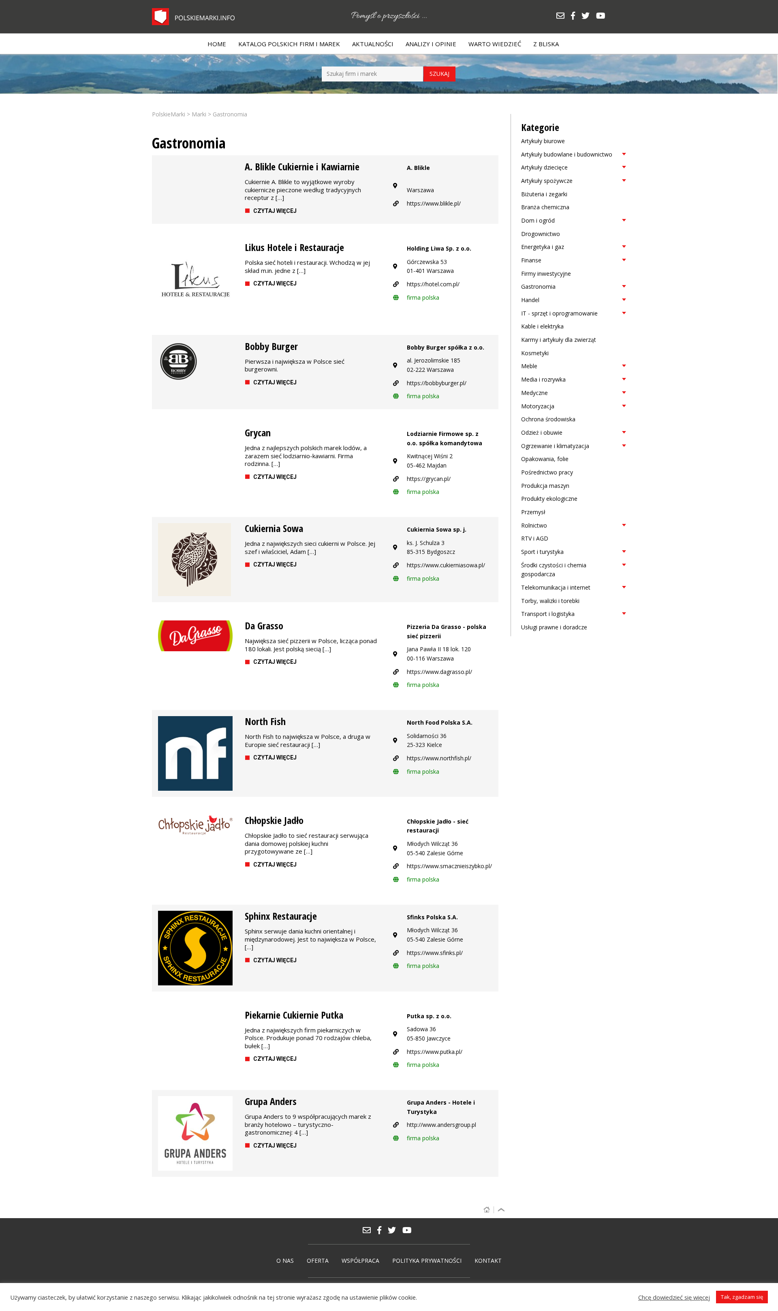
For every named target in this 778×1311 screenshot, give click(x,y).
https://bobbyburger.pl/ (436, 383)
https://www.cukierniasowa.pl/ (446, 565)
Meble (529, 366)
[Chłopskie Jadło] (195, 825)
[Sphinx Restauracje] (195, 948)
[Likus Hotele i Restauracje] (195, 279)
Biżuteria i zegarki (544, 194)
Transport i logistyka (548, 614)
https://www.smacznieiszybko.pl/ (449, 866)
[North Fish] (195, 753)
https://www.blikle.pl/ (434, 203)
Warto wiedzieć (494, 44)
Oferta (318, 1260)
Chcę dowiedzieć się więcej (674, 1297)
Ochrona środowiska (548, 419)
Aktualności (372, 44)
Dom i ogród (538, 220)
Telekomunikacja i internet (555, 587)
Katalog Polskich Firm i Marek (289, 44)
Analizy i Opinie (431, 44)
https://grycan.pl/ (429, 479)
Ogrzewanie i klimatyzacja (555, 446)
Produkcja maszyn (545, 485)
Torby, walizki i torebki (550, 601)
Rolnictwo (534, 525)
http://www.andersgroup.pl (441, 1125)
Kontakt (488, 1260)
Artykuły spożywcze (547, 181)
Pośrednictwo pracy (547, 472)
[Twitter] (588, 16)
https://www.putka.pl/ (434, 1052)
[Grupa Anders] (195, 1133)
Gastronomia (538, 286)
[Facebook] (576, 16)
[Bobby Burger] (195, 361)
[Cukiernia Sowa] (195, 559)
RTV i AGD (534, 538)
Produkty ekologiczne (549, 498)
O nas (285, 1260)
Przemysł (533, 512)
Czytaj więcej (275, 211)
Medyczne (534, 393)
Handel (530, 300)
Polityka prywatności (427, 1260)
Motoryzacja (537, 406)
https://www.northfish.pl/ (439, 758)
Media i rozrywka (543, 379)
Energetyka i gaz (542, 247)
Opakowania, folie (545, 459)
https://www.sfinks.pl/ (435, 953)
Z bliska (546, 44)
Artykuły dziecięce (544, 167)
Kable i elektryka (542, 326)
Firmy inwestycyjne (546, 273)
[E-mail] (563, 16)
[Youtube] (602, 16)
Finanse (531, 260)
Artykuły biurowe (543, 141)
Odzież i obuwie (541, 432)
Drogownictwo (540, 234)
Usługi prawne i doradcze (554, 627)
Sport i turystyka (542, 552)
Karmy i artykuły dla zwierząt (558, 339)
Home (216, 44)
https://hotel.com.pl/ (433, 284)
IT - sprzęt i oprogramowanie (559, 313)
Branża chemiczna (545, 207)
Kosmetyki (535, 353)
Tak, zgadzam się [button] (742, 1296)
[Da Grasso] (195, 635)
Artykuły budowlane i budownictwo (566, 154)
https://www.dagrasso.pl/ (439, 672)
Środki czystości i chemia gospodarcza (553, 569)
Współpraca (360, 1260)
